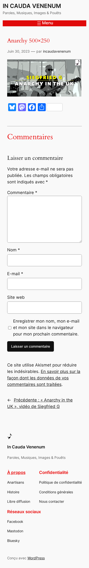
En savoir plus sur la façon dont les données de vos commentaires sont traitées (43, 378)
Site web (16, 297)
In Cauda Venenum (32, 5)
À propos (16, 472)
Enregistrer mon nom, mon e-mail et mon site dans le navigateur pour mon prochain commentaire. (46, 327)
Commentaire (22, 192)
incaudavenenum (57, 51)
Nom (13, 249)
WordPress (36, 558)
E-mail (15, 273)
